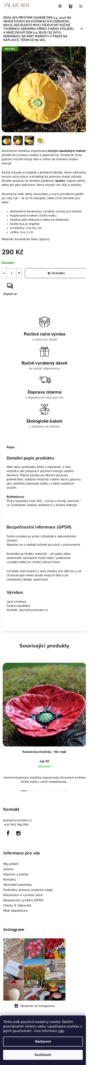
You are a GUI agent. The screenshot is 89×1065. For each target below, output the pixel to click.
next (84, 689)
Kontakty (9, 879)
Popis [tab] (11, 447)
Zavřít (24, 287)
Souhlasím (43, 1055)
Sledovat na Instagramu (37, 1006)
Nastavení (43, 1041)
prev (5, 689)
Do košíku (58, 273)
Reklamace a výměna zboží (23, 895)
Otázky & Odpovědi (17, 905)
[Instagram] (18, 833)
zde (61, 1031)
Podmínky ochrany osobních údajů (28, 890)
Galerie (8, 869)
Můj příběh (10, 864)
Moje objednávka (15, 910)
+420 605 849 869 (15, 824)
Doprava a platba (15, 874)
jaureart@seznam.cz (17, 820)
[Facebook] (8, 833)
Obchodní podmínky (17, 884)
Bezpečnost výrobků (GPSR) (23, 900)
